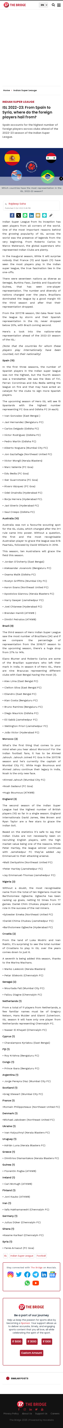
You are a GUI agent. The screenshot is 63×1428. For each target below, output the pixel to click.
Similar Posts (19, 1378)
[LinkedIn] (31, 215)
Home (6, 90)
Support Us (41, 1413)
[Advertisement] (31, 50)
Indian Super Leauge (18, 102)
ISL (5, 1255)
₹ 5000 (16, 1341)
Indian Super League (21, 1255)
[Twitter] (18, 215)
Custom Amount (31, 1353)
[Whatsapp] (25, 215)
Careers (55, 1413)
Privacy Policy (11, 1413)
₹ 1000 (47, 1341)
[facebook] (12, 215)
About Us (27, 1413)
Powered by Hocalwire (41, 1420)
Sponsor (25, 1323)
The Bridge (36, 1267)
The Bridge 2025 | (19, 1420)
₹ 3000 (32, 1341)
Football (41, 1255)
